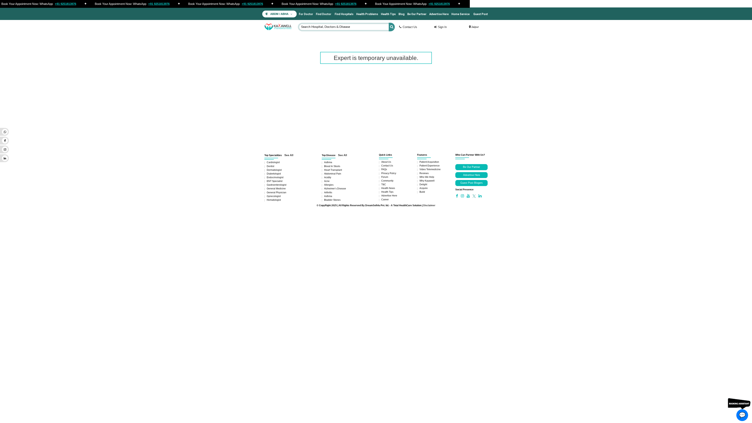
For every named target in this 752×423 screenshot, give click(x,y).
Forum (384, 177)
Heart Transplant (333, 170)
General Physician (276, 192)
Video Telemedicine (430, 169)
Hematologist (274, 200)
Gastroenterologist (276, 184)
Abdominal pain (332, 173)
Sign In (442, 27)
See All (288, 155)
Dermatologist (274, 170)
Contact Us (410, 27)
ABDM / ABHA (279, 14)
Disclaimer (429, 205)
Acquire (423, 188)
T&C (383, 184)
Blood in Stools (332, 166)
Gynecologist (274, 196)
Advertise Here (439, 14)
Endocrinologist (275, 177)
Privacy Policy (388, 173)
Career (385, 199)
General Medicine (276, 188)
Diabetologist (274, 173)
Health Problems (367, 14)
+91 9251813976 (65, 3)
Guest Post (480, 14)
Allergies (329, 184)
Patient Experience (429, 165)
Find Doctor (323, 14)
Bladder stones (332, 200)
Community (387, 180)
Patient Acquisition (429, 162)
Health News (388, 188)
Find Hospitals (343, 14)
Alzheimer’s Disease (335, 188)
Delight (423, 184)
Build (422, 192)
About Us (386, 162)
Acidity (327, 177)
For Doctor (305, 14)
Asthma (328, 162)
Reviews (424, 173)
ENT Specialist (274, 181)
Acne (327, 181)
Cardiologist (273, 162)
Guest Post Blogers (471, 182)
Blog (402, 14)
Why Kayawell (427, 180)
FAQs (384, 169)
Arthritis (328, 192)
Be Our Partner (417, 14)
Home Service (460, 14)
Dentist (270, 166)
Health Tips (388, 14)
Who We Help (426, 177)
